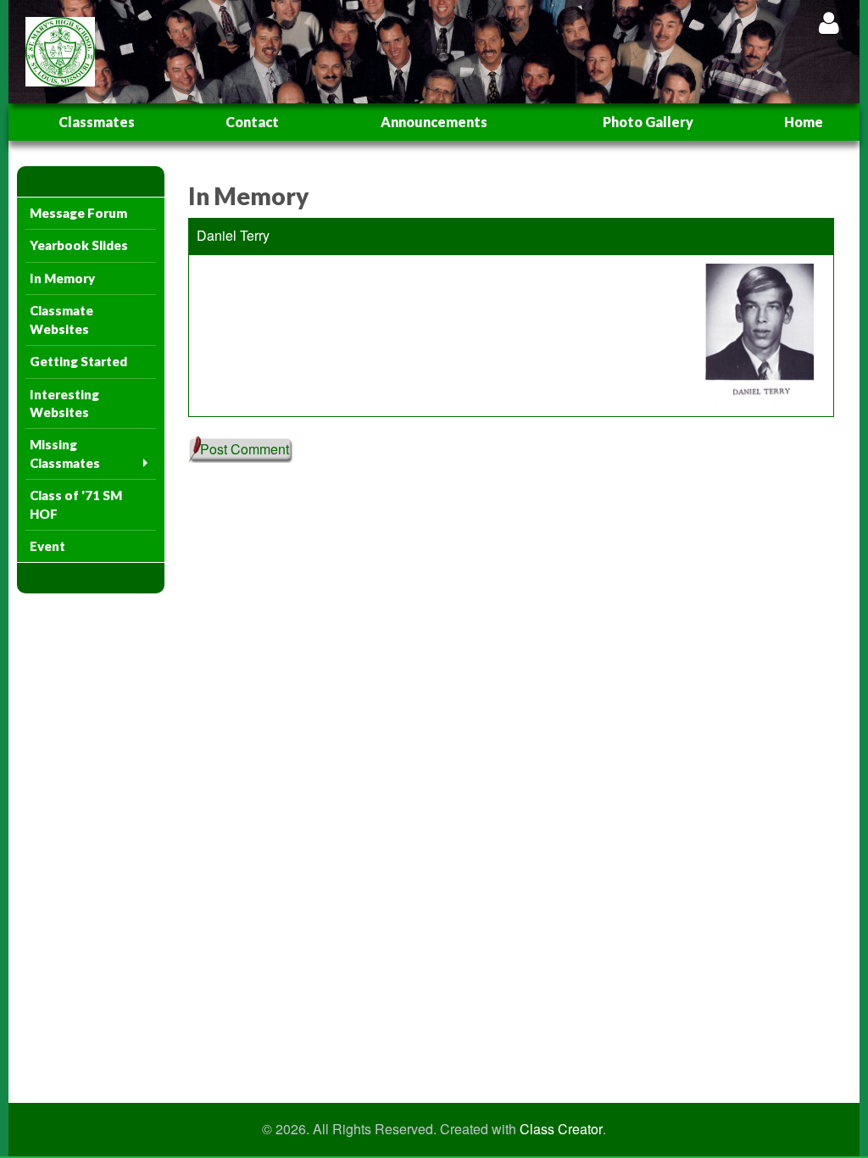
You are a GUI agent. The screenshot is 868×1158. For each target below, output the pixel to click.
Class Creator (561, 1129)
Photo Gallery (648, 122)
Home (803, 122)
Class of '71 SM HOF (76, 504)
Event (47, 546)
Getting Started (78, 361)
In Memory (62, 278)
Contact (252, 122)
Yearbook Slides (79, 245)
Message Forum (78, 212)
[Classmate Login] (828, 22)
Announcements (434, 122)
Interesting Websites (64, 403)
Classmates (96, 122)
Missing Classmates (65, 453)
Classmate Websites (61, 319)
